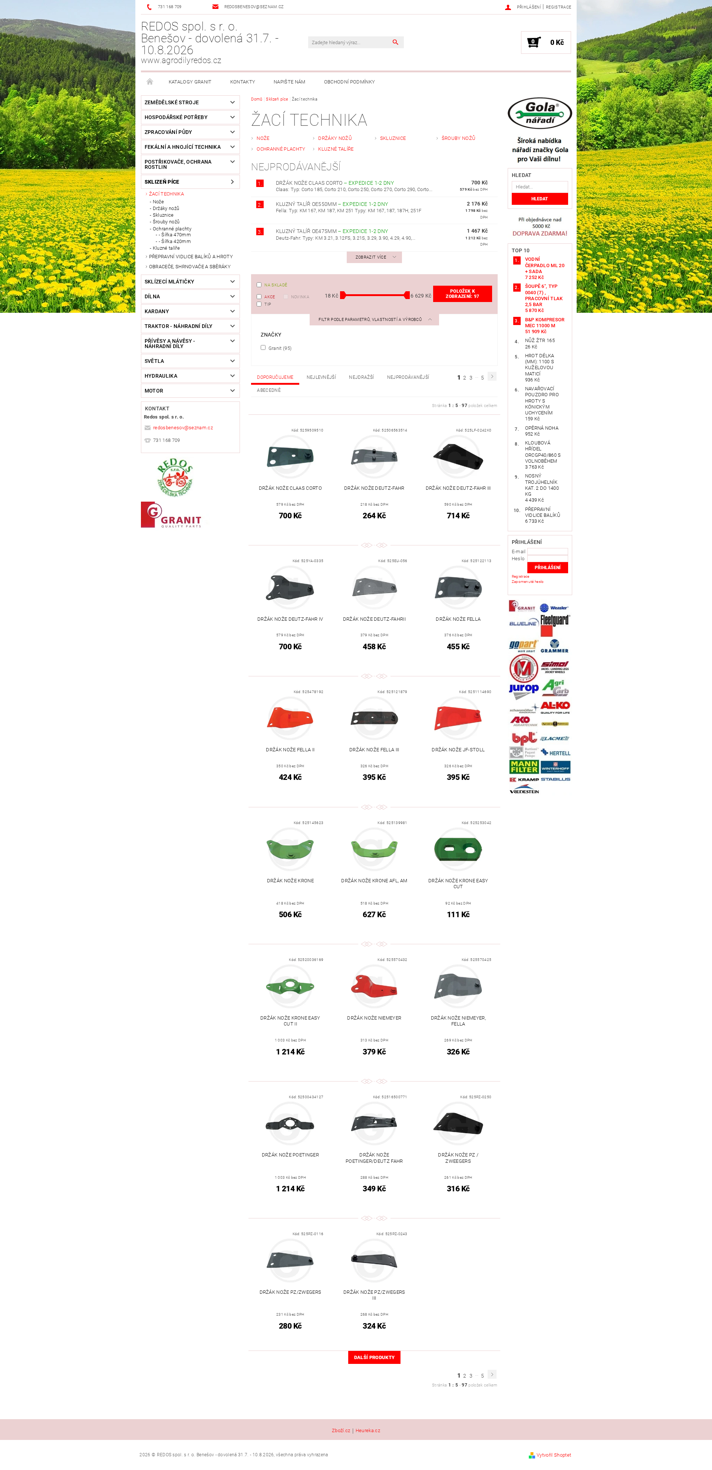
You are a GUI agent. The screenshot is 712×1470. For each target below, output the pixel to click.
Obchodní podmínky (349, 82)
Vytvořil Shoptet (554, 1455)
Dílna (152, 296)
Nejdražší (361, 377)
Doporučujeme (275, 377)
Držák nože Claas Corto (335, 183)
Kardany (157, 311)
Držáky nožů (166, 208)
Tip (267, 304)
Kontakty (243, 82)
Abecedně (269, 390)
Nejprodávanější (408, 377)
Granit (279, 348)
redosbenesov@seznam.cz (183, 427)
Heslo (518, 558)
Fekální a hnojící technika (183, 147)
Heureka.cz (368, 1430)
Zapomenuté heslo (528, 582)
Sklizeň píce (162, 182)
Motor (154, 391)
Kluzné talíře (166, 248)
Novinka (300, 297)
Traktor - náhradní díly (178, 326)
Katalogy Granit (190, 82)
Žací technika (166, 194)
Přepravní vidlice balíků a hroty (191, 256)
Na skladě (275, 285)
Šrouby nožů (166, 221)
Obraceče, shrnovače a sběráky (190, 266)
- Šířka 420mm (175, 241)
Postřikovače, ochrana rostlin (178, 164)
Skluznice (163, 215)
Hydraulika (161, 376)
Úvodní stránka (150, 82)
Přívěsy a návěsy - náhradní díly (170, 343)
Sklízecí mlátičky (169, 282)
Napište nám (290, 82)
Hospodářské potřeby (176, 117)
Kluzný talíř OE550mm (332, 204)
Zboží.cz (341, 1430)
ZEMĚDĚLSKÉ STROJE (172, 102)
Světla (154, 361)
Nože (158, 201)
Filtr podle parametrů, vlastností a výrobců (371, 319)
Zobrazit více (371, 257)
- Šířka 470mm (175, 234)
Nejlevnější (321, 377)
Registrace (558, 7)
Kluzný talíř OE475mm (332, 231)
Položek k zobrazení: (462, 294)
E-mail (519, 551)
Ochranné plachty (172, 229)
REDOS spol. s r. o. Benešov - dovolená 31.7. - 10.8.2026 (209, 42)
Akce (269, 297)
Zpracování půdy (168, 132)
